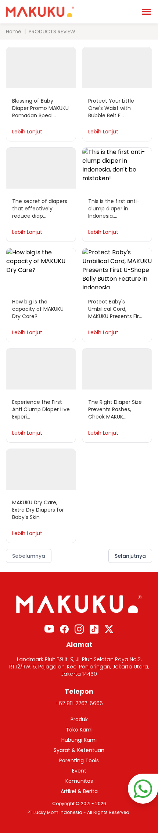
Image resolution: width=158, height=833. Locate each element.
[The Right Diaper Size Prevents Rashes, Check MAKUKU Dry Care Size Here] (117, 369)
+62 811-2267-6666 (79, 703)
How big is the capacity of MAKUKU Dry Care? (38, 309)
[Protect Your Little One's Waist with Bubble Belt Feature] (117, 67)
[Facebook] (64, 629)
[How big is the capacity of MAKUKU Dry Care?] (41, 268)
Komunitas (79, 781)
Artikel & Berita (79, 791)
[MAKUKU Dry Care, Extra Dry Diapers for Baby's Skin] (41, 469)
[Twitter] (109, 629)
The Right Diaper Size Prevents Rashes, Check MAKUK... (115, 409)
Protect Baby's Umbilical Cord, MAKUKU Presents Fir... (115, 309)
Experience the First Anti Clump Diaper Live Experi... (41, 409)
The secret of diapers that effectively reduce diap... (39, 209)
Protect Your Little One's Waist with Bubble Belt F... (111, 108)
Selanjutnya (130, 556)
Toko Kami (79, 729)
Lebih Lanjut (27, 131)
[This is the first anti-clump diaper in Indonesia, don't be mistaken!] (117, 168)
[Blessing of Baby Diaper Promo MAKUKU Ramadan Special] (41, 67)
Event (79, 770)
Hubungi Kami (79, 740)
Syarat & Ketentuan (79, 750)
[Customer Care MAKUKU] (143, 789)
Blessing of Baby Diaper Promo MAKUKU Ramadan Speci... (40, 108)
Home (13, 31)
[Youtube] (49, 629)
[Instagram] (79, 629)
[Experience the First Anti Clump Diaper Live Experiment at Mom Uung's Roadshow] (41, 369)
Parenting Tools (79, 760)
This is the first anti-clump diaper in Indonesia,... (114, 209)
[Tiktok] (94, 629)
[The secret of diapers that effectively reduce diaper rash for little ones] (41, 168)
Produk (79, 719)
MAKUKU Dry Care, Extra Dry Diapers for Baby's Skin (38, 510)
